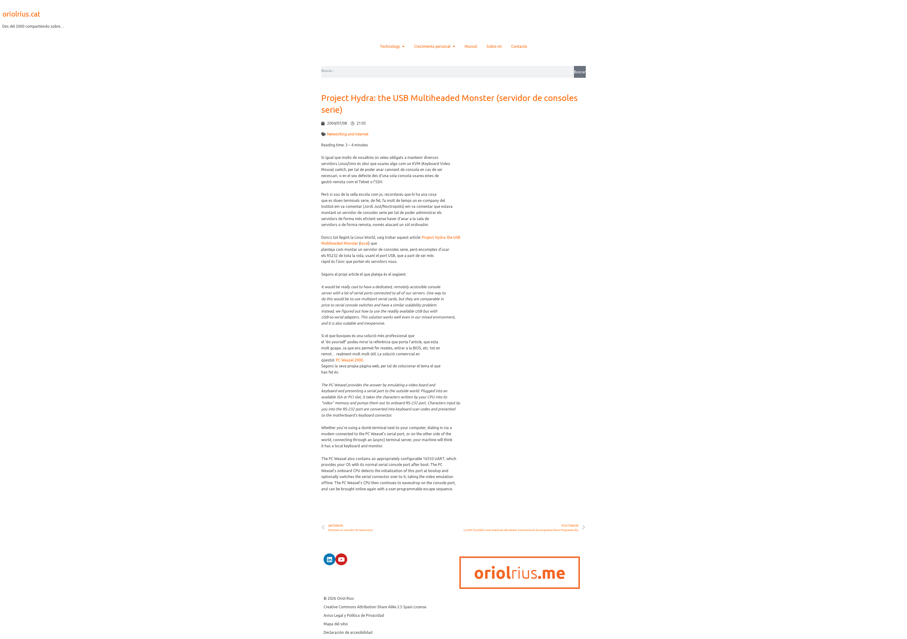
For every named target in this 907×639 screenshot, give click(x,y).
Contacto (519, 46)
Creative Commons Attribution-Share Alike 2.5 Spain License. (375, 607)
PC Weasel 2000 (349, 360)
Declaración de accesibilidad (348, 632)
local (364, 243)
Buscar (580, 72)
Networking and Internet (347, 134)
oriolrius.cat (21, 14)
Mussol (471, 46)
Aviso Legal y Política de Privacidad (354, 615)
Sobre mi (494, 46)
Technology (390, 46)
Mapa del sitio (336, 624)
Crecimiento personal (432, 46)
